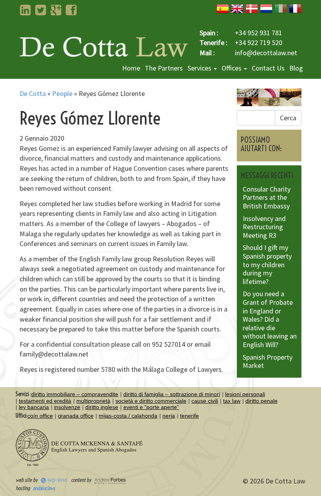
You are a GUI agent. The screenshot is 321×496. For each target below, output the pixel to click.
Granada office (76, 416)
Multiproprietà (93, 401)
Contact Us (268, 67)
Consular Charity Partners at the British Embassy (266, 197)
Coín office (40, 416)
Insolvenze (67, 407)
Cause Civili (204, 401)
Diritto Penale (261, 401)
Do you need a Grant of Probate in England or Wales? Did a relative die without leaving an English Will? (270, 319)
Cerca (288, 117)
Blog (296, 67)
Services (200, 67)
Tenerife (189, 416)
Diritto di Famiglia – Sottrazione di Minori (171, 394)
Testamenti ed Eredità (45, 401)
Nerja (168, 416)
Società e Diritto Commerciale (150, 401)
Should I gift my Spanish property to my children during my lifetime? (267, 264)
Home (131, 67)
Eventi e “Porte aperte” (151, 407)
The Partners (164, 67)
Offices (232, 67)
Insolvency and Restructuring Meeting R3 (264, 227)
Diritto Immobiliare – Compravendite (74, 394)
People (62, 93)
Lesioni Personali (245, 394)
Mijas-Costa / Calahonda (128, 416)
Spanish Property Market (267, 361)
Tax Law (231, 401)
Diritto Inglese (101, 407)
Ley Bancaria (34, 407)
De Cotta (33, 93)
